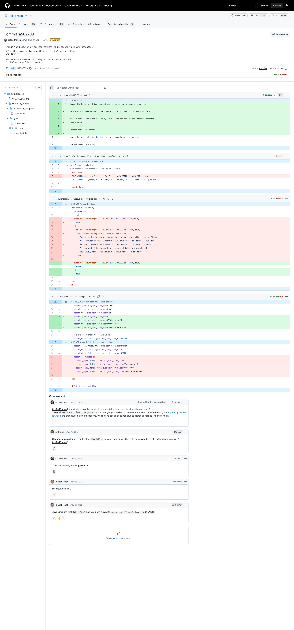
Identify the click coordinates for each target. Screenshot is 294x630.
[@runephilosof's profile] (52, 482)
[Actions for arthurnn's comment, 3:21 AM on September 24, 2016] (185, 432)
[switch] (60, 518)
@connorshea (59, 439)
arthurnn (59, 432)
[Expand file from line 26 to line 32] (55, 342)
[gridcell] (169, 100)
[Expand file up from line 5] (55, 161)
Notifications (240, 15)
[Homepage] (7, 5)
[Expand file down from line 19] (55, 288)
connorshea (61, 402)
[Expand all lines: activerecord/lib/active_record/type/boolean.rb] (112, 199)
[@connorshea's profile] (52, 402)
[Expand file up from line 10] (55, 204)
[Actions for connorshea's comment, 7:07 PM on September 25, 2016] (185, 458)
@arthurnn (83, 465)
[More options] (286, 95)
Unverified (55, 40)
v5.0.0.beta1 (52, 68)
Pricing (108, 5)
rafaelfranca (14, 40)
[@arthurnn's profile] (52, 432)
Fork (259, 15)
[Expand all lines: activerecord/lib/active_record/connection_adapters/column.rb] (127, 156)
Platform (18, 5)
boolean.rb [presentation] (20, 123)
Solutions (35, 5)
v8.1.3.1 (37, 68)
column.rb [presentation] (20, 113)
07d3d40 (263, 68)
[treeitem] (23, 113)
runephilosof (61, 481)
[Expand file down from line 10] (55, 191)
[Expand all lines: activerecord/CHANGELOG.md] (90, 95)
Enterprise (92, 5)
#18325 (21, 68)
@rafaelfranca (59, 409)
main (13, 68)
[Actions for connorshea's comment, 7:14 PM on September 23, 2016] (185, 402)
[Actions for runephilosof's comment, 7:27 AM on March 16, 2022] (185, 482)
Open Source (72, 5)
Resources (52, 5)
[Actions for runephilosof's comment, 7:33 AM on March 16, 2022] (185, 505)
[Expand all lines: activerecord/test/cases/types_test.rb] (103, 296)
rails (11, 16)
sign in (116, 538)
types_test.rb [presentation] (20, 133)
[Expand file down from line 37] (55, 390)
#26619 (65, 465)
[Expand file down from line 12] (55, 148)
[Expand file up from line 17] (55, 302)
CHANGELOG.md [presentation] (20, 98)
